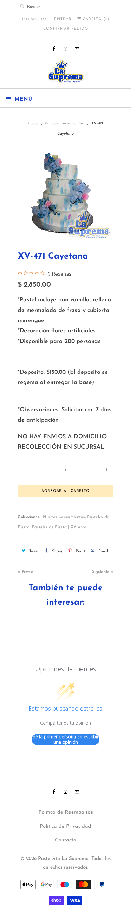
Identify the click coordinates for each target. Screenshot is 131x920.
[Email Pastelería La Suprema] (77, 48)
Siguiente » (102, 572)
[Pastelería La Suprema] (65, 71)
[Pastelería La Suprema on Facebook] (54, 48)
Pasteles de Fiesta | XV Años (59, 527)
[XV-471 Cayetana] (65, 193)
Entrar (63, 19)
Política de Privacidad (65, 826)
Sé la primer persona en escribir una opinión (66, 739)
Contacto (65, 840)
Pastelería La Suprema (63, 858)
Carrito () (95, 19)
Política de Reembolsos (65, 812)
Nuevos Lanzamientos (64, 517)
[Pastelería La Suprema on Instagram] (65, 48)
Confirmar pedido (65, 29)
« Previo (25, 572)
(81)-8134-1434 (35, 19)
